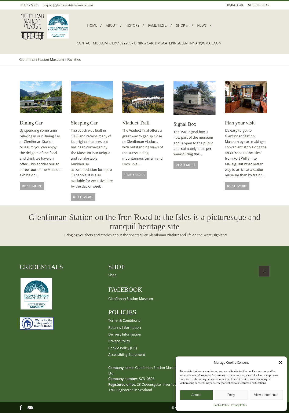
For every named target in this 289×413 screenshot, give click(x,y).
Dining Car (31, 123)
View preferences (266, 394)
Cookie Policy (221, 405)
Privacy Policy (239, 405)
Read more (32, 186)
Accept (196, 394)
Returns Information (124, 327)
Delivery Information (124, 334)
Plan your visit (240, 123)
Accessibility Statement (126, 354)
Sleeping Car (84, 123)
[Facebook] (21, 408)
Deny (231, 394)
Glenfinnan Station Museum (41, 59)
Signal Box (184, 124)
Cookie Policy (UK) (122, 348)
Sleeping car (258, 5)
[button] (280, 362)
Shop (112, 275)
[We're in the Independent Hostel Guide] (37, 328)
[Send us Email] (30, 408)
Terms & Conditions (124, 320)
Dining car (234, 5)
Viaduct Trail (136, 123)
